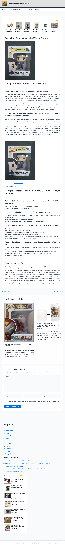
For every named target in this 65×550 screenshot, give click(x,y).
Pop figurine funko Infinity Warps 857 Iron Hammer (19, 344)
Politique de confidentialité (52, 543)
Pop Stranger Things (8, 454)
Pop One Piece (7, 443)
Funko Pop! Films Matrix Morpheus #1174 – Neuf (16, 461)
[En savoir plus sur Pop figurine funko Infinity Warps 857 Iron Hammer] (19, 322)
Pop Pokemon (6, 446)
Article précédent (7, 291)
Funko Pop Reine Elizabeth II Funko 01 (13, 471)
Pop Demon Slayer (8, 430)
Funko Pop (7, 347)
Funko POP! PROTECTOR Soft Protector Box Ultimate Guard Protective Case (48, 325)
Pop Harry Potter (7, 436)
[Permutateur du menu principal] (61, 3)
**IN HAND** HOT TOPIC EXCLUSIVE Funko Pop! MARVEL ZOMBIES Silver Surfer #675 (26, 463)
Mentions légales (39, 543)
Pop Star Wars (6, 451)
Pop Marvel (6, 438)
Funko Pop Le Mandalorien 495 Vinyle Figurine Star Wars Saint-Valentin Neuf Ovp (24, 469)
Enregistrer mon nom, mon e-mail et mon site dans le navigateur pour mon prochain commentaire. (32, 401)
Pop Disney (6, 433)
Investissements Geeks (18, 4)
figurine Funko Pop (19, 183)
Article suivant (58, 291)
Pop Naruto (6, 441)
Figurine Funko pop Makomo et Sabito (13, 466)
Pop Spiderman (7, 448)
